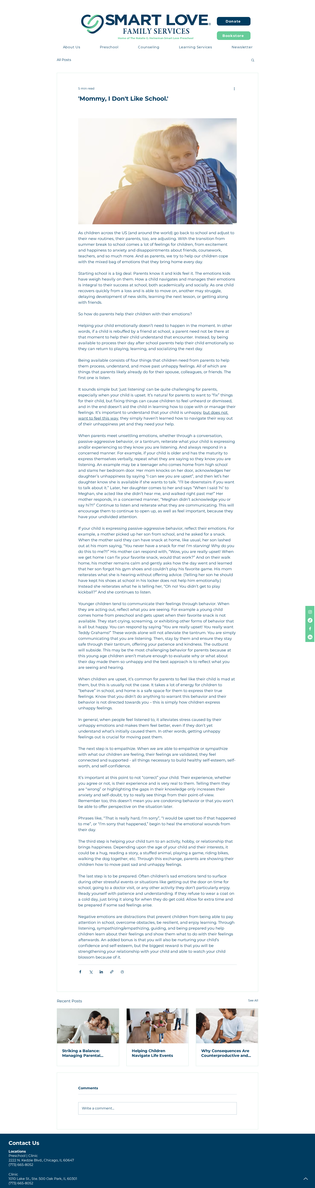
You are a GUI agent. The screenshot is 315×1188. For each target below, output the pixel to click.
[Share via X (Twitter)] (91, 972)
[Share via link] (112, 972)
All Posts (64, 60)
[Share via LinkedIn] (101, 972)
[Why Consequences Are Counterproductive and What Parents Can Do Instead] (227, 1026)
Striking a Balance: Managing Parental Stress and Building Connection (81, 1053)
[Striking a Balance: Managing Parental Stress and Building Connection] (88, 1026)
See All (253, 1000)
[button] (71, 47)
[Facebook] (310, 628)
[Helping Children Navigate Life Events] (158, 1026)
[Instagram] (310, 612)
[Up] (306, 1179)
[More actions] (234, 88)
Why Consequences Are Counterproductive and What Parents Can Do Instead (225, 1053)
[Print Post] (122, 972)
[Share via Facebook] (80, 972)
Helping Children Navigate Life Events (152, 1053)
